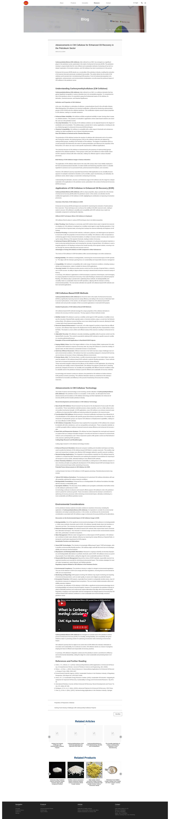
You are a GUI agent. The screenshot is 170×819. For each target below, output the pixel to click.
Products (73, 3)
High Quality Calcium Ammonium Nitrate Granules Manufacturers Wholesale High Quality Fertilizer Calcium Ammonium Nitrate (94, 782)
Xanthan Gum (43, 810)
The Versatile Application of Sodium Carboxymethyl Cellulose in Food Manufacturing (113, 745)
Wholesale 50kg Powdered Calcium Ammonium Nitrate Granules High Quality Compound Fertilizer (57, 782)
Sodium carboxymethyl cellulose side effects (88, 810)
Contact (108, 3)
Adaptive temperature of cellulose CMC (87, 811)
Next (120, 737)
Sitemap (17, 813)
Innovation (85, 3)
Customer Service (19, 810)
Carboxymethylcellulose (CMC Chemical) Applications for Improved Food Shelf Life (76, 745)
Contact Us (18, 811)
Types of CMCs (44, 811)
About (61, 3)
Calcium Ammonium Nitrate (46, 808)
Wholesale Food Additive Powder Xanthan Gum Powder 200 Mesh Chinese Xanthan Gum (113, 782)
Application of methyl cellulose (85, 808)
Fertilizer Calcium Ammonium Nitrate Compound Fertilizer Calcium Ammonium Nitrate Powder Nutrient (76, 782)
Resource (97, 3)
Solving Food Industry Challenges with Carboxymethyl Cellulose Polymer (57, 745)
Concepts (17, 808)
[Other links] (145, 3)
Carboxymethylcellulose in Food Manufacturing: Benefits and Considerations (94, 745)
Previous (49, 737)
